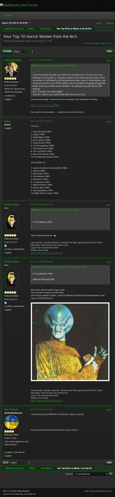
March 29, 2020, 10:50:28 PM (42, 60)
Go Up (5, 463)
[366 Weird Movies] (5, 448)
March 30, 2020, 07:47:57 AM (42, 409)
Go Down (7, 51)
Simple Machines (23, 491)
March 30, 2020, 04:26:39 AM (42, 261)
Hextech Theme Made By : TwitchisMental (19, 494)
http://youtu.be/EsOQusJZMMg (45, 105)
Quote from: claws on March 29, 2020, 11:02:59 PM (56, 210)
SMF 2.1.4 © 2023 (9, 491)
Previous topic (91, 43)
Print (109, 51)
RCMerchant (11, 204)
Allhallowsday (12, 60)
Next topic (106, 43)
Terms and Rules (96, 491)
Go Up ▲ (108, 491)
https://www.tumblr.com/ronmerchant (47, 252)
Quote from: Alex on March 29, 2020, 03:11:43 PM (56, 65)
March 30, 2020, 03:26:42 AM (42, 204)
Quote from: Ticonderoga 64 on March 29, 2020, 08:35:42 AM (60, 267)
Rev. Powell (11, 409)
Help (86, 491)
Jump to (69, 473)
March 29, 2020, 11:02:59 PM (42, 121)
